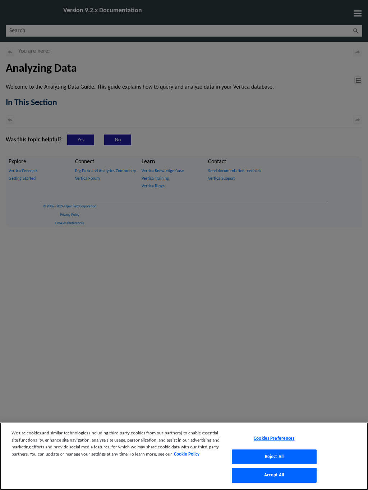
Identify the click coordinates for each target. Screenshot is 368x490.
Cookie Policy (186, 454)
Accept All (274, 475)
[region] (184, 456)
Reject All (274, 456)
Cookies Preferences (274, 438)
